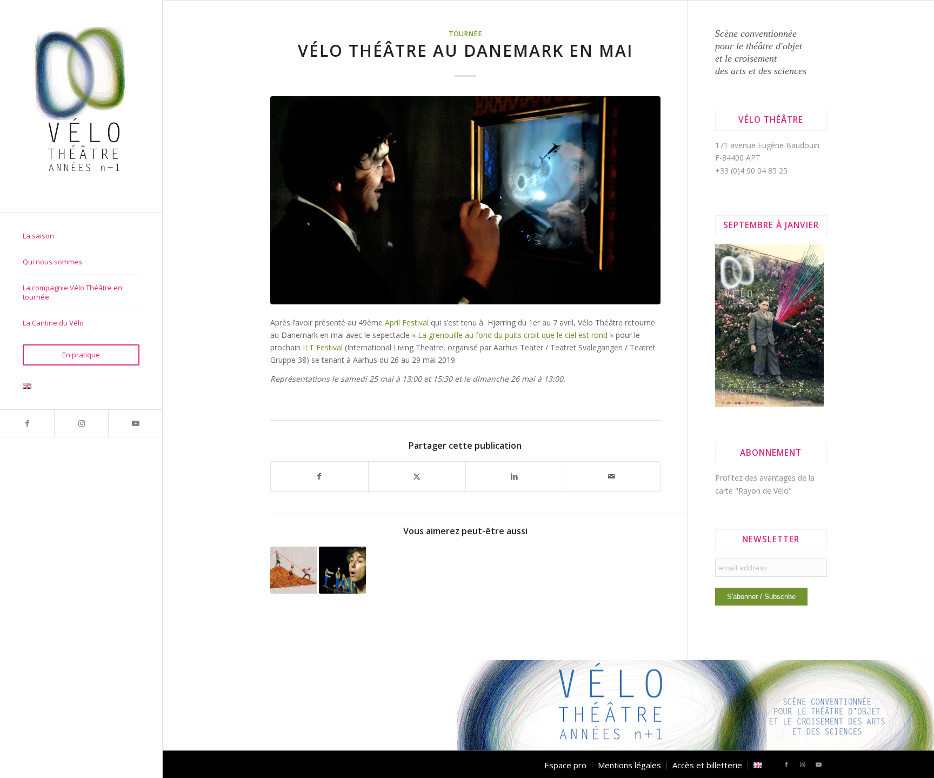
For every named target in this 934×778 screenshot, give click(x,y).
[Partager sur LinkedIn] (514, 476)
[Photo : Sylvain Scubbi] (465, 200)
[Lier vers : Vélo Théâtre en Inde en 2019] (342, 570)
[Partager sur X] (417, 476)
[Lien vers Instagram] (81, 423)
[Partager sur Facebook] (319, 476)
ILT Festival (323, 347)
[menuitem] (81, 236)
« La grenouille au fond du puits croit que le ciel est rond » (514, 335)
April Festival (407, 322)
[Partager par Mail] (611, 476)
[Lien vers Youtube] (135, 423)
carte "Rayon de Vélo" (753, 491)
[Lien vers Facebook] (27, 423)
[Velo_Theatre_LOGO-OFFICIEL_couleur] (81, 106)
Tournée (465, 33)
